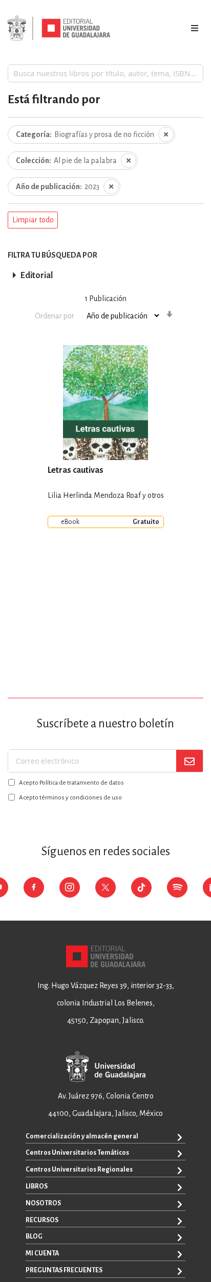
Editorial (36, 275)
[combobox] (105, 73)
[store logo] (59, 28)
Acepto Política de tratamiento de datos (71, 783)
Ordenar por (54, 316)
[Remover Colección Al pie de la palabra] (128, 160)
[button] (33, 220)
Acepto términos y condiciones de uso (70, 797)
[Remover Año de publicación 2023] (111, 186)
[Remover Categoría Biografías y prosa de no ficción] (166, 134)
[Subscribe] (189, 761)
